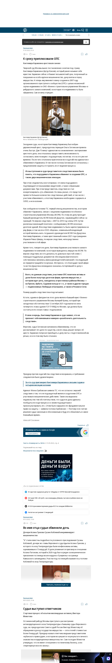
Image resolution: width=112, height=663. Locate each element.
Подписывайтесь (33, 434)
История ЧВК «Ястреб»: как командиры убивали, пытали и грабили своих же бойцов (55, 499)
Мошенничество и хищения (33, 451)
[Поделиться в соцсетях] (86, 54)
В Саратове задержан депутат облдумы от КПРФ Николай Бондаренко (54, 492)
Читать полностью (56, 584)
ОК (86, 42)
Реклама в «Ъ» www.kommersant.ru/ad (56, 14)
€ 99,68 (40, 35)
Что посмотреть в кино (73, 35)
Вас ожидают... (71, 656)
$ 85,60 (34, 35)
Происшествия (28, 48)
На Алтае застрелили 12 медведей (40, 512)
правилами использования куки (54, 42)
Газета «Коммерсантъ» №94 (33, 443)
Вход (78, 30)
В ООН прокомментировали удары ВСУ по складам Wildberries (50, 506)
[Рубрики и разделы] (86, 30)
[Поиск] (82, 30)
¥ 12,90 (47, 35)
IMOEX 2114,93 (56, 35)
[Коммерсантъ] (25, 30)
